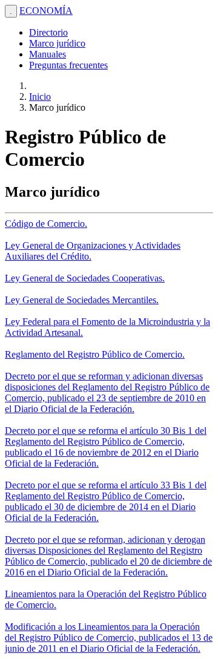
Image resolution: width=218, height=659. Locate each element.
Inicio (40, 96)
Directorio (48, 32)
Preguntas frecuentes (68, 65)
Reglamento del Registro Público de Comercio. (95, 354)
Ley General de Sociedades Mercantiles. (82, 300)
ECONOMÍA (46, 10)
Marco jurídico (57, 43)
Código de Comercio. (46, 223)
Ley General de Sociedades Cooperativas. (85, 278)
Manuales (47, 54)
